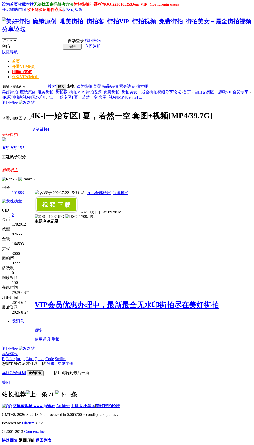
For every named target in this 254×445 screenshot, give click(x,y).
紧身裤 (125, 86)
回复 (39, 330)
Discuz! (28, 423)
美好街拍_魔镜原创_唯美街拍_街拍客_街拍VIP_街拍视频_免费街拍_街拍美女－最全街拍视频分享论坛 (91, 92)
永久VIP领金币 (25, 77)
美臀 (97, 86)
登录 (51, 363)
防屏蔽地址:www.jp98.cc (34, 406)
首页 (16, 61)
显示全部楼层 (99, 193)
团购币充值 (22, 72)
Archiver (63, 406)
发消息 (18, 321)
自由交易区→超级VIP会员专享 (221, 92)
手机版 (77, 406)
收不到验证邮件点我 (45, 9)
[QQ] (7, 406)
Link (30, 359)
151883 (18, 192)
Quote (39, 359)
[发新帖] (27, 102)
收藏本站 (26, 4)
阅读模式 (120, 193)
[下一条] (66, 394)
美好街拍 (10, 134)
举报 (56, 339)
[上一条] (37, 394)
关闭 (6, 382)
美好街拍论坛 (108, 406)
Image (20, 359)
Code (49, 359)
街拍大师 (140, 86)
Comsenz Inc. (35, 431)
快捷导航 (10, 52)
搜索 (52, 86)
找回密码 (93, 40)
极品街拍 (110, 86)
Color (10, 359)
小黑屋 (89, 406)
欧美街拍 (84, 86)
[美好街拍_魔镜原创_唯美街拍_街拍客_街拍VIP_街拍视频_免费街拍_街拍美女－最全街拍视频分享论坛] (127, 29)
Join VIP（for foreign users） (157, 4)
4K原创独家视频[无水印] (23, 97)
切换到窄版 (72, 9)
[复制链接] (40, 129)
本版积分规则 (14, 373)
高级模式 (10, 354)
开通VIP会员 (23, 66)
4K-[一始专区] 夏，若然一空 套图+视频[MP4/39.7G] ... (95, 97)
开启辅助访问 (14, 9)
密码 (6, 46)
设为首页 (10, 4)
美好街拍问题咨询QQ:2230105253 (102, 4)
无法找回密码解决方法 (53, 4)
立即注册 (93, 46)
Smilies (60, 359)
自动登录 (76, 41)
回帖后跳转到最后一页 (69, 373)
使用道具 (43, 339)
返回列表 (10, 102)
